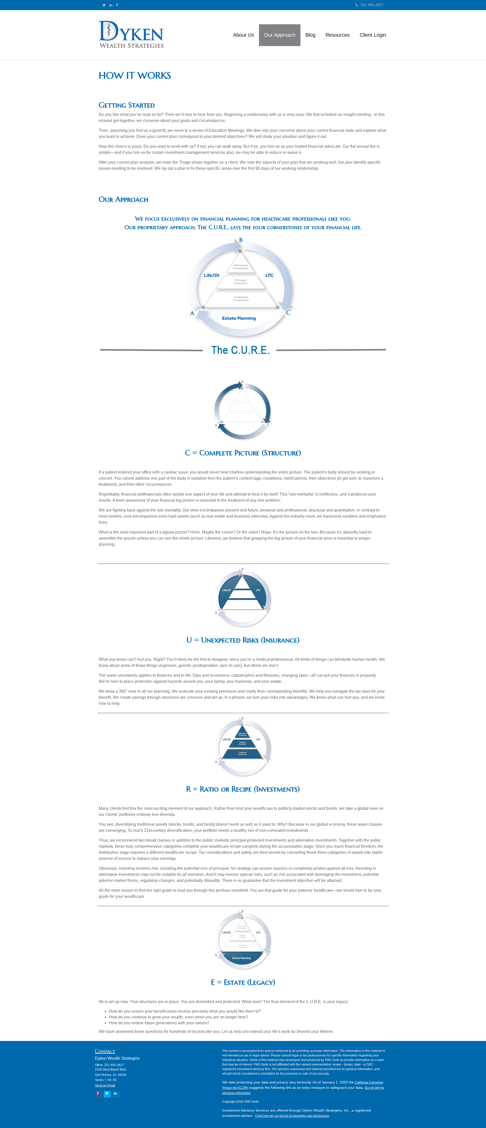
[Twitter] (104, 5)
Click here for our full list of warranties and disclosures (292, 1116)
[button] (243, 35)
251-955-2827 (372, 5)
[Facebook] (117, 5)
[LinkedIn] (110, 5)
